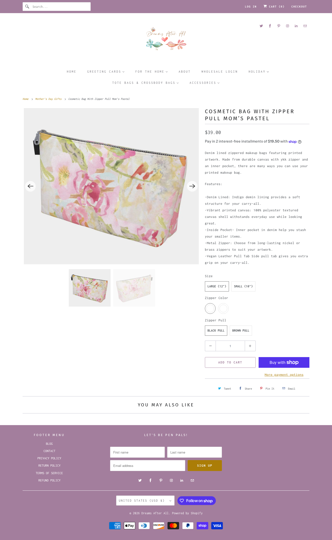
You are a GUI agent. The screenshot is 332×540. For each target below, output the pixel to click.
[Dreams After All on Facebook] (270, 25)
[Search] (27, 6)
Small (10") (243, 286)
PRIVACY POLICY (49, 458)
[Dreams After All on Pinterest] (279, 25)
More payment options (284, 375)
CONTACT (49, 451)
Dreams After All (155, 513)
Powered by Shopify (187, 513)
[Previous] (30, 186)
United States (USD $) (143, 500)
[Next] (192, 186)
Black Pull (216, 330)
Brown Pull (240, 330)
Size (209, 276)
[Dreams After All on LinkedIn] (296, 25)
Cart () (276, 6)
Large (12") (217, 286)
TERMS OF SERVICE (49, 473)
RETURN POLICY (49, 465)
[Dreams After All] (166, 40)
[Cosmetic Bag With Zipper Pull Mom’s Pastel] (111, 186)
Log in (251, 6)
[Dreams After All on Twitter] (261, 25)
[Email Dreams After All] (305, 25)
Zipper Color (216, 298)
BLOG (49, 444)
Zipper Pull (215, 320)
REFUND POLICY (49, 480)
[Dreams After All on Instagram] (287, 25)
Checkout (299, 6)
